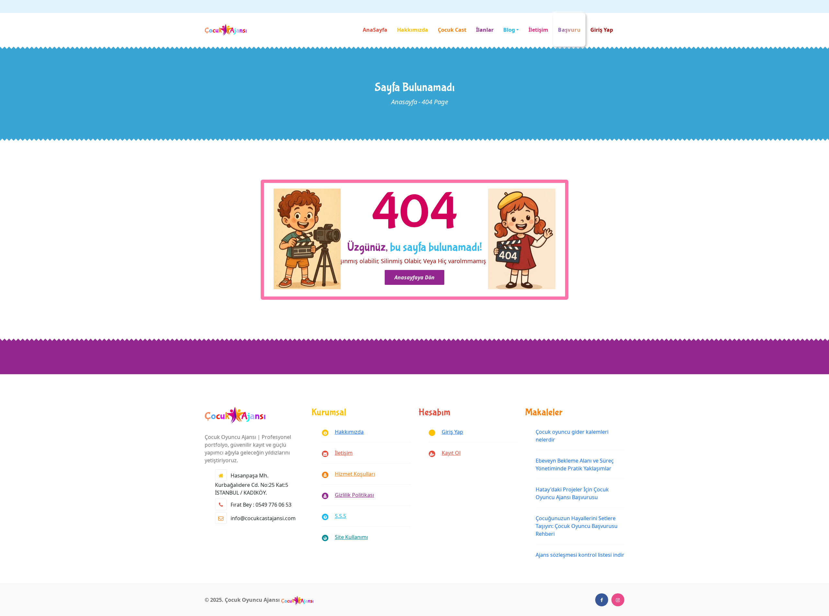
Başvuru (569, 29)
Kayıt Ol (451, 452)
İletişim (538, 29)
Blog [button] (509, 29)
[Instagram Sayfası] (617, 599)
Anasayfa (404, 101)
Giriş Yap (601, 29)
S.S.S (340, 516)
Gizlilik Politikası (354, 494)
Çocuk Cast (452, 29)
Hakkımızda (412, 29)
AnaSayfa (375, 29)
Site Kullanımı (351, 537)
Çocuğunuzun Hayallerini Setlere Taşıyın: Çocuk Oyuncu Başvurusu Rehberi (577, 526)
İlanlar (485, 29)
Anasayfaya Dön (414, 277)
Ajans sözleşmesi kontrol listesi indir (580, 554)
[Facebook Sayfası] (601, 599)
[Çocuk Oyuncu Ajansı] (297, 599)
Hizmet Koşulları (355, 473)
